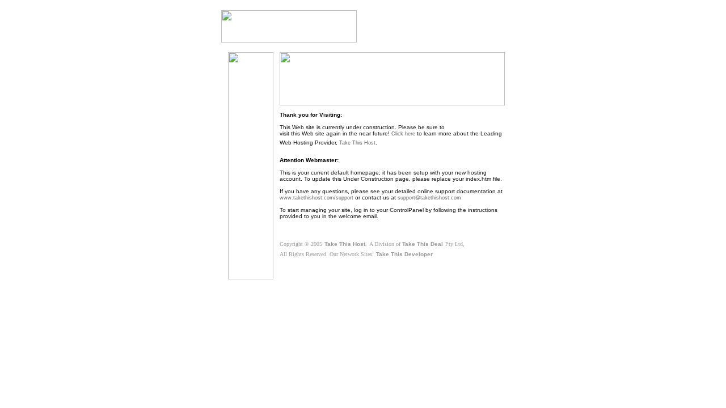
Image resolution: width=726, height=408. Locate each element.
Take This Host (357, 143)
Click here (403, 134)
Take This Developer (404, 254)
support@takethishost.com (429, 198)
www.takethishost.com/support (316, 198)
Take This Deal (422, 244)
